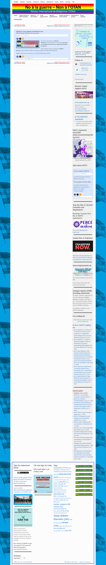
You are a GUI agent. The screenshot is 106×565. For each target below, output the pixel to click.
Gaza (67, 479)
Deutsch (35, 2)
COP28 (64, 471)
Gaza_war (56, 482)
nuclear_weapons (62, 504)
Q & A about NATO (81, 171)
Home (15, 15)
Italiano (43, 2)
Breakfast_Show (60, 469)
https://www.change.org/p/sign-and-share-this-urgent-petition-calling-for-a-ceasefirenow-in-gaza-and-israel (83, 257)
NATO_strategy (60, 500)
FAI (63, 479)
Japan (66, 486)
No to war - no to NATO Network (25, 562)
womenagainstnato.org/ (82, 102)
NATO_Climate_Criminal (59, 498)
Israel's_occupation (60, 484)
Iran (67, 482)
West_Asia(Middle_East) (59, 530)
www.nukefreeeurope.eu (20, 549)
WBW (62, 528)
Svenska (67, 2)
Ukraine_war (63, 526)
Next (95, 9)
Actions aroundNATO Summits (23, 16)
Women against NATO (53, 16)
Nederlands (49, 2)
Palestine (58, 507)
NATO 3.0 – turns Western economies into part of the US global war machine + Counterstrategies (82, 397)
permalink (31, 58)
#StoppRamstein (59, 467)
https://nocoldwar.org (19, 483)
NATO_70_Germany (60, 496)
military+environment (60, 490)
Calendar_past (22, 58)
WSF (68, 530)
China (68, 469)
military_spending (58, 491)
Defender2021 (61, 477)
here (74, 303)
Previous (11, 9)
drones (68, 477)
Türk (73, 2)
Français (29, 2)
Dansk (56, 2)
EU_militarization (58, 479)
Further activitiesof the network (63, 16)
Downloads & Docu (74, 16)
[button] (17, 39)
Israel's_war (58, 486)
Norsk (61, 2)
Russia (65, 511)
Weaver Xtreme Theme (72, 562)
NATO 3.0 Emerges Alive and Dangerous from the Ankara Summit (82, 418)
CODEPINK (57, 471)
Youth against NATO (44, 16)
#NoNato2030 (18, 19)
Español (22, 2)
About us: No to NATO (34, 16)
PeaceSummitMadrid (60, 508)
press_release (58, 511)
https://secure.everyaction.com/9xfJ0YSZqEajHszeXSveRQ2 (35, 53)
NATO (64, 491)
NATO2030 (59, 494)
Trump (58, 522)
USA (56, 528)
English (16, 2)
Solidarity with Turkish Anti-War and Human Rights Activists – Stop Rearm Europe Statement (83, 445)
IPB (62, 482)
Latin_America (58, 488)
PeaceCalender (82, 16)
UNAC (69, 526)
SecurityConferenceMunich (60, 513)
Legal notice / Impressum (85, 562)
